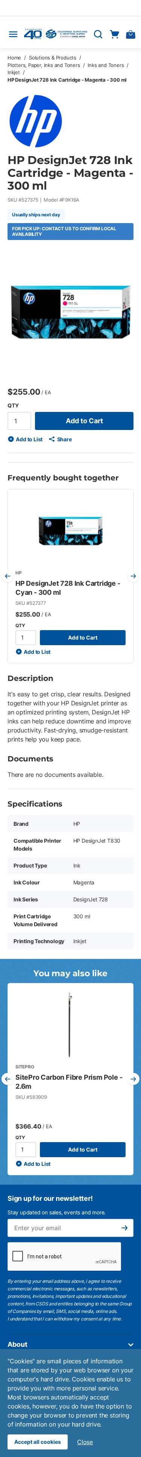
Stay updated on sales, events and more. (57, 1212)
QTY (13, 405)
